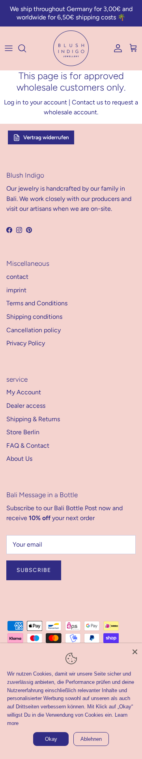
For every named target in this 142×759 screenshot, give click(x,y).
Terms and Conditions (36, 303)
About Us (19, 458)
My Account (23, 392)
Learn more (51, 723)
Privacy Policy (25, 343)
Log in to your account (35, 102)
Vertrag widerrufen (46, 137)
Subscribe (34, 570)
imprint (16, 290)
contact (17, 276)
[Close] (135, 650)
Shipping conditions (34, 316)
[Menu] (8, 48)
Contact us (87, 102)
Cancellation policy (33, 330)
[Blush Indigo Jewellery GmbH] (71, 48)
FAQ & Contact (27, 445)
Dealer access (25, 405)
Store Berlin (22, 432)
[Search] (26, 48)
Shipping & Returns (33, 419)
